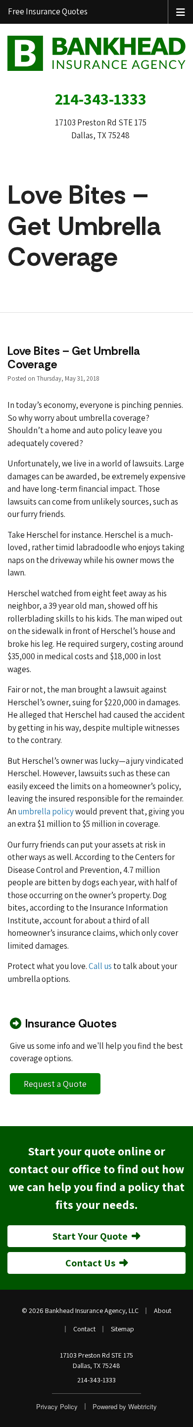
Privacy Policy (57, 1406)
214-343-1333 (100, 98)
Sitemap (122, 1328)
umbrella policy (46, 811)
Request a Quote (55, 1083)
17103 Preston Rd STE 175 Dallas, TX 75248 (96, 1360)
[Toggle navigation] (180, 11)
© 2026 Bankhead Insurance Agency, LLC (80, 1310)
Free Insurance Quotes (48, 11)
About (162, 1310)
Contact (84, 1328)
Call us (100, 966)
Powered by (125, 1406)
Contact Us (90, 1262)
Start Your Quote (90, 1236)
